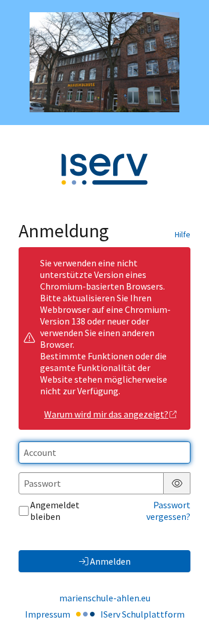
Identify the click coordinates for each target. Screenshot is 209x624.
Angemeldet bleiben (55, 510)
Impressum (47, 614)
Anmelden (110, 561)
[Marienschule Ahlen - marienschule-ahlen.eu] (104, 62)
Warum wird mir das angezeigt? (106, 414)
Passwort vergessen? (168, 510)
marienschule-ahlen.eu (104, 598)
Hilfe (182, 234)
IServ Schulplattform (142, 614)
